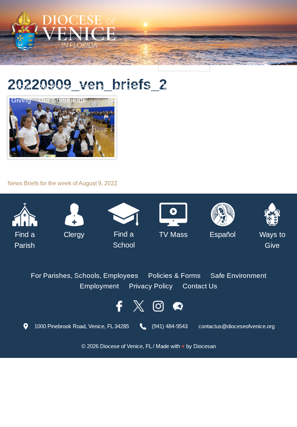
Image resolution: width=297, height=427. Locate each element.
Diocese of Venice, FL (125, 346)
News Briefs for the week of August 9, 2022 (62, 183)
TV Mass (224, 86)
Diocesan (204, 346)
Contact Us (200, 286)
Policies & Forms (174, 275)
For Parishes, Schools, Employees (84, 275)
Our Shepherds (62, 100)
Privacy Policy (151, 286)
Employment (99, 286)
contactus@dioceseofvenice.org (236, 326)
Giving (21, 100)
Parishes (93, 86)
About (20, 86)
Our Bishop (54, 86)
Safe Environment (174, 86)
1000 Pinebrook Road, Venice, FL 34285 (81, 326)
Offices (256, 86)
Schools (126, 86)
